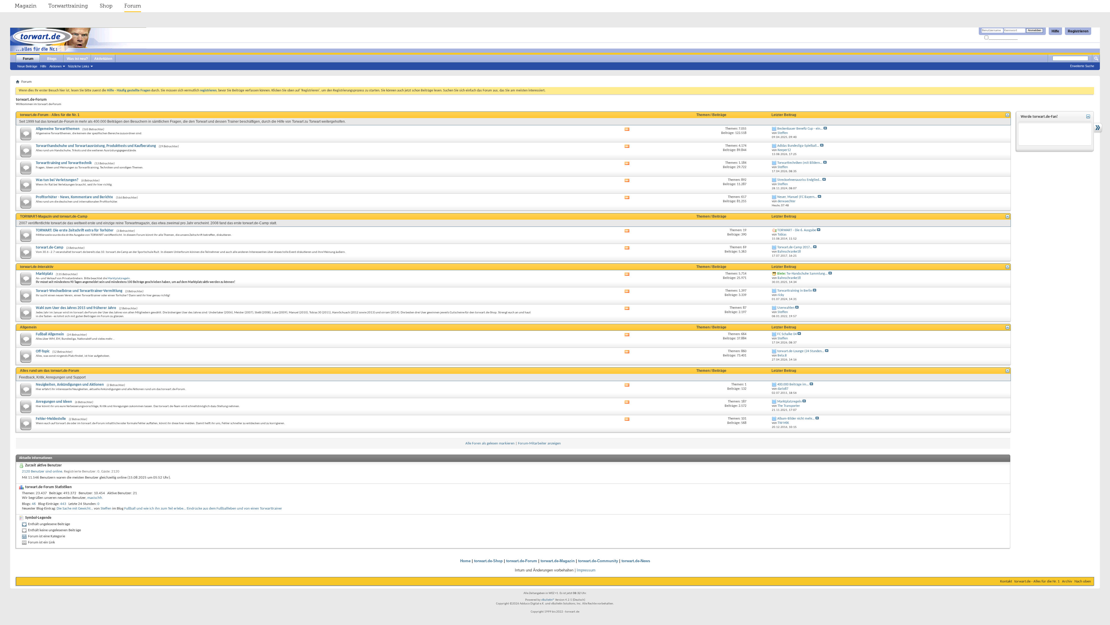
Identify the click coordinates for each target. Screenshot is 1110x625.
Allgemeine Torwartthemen (57, 129)
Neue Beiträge (27, 66)
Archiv (1067, 581)
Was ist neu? (77, 59)
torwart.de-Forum (521, 561)
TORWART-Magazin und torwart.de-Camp (53, 216)
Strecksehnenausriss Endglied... (799, 180)
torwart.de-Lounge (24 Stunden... (800, 351)
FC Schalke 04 (787, 334)
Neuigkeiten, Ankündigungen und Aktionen (70, 385)
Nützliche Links (78, 66)
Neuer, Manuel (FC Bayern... (797, 197)
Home (465, 561)
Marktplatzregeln (119, 278)
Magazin (25, 6)
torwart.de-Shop (488, 561)
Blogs (52, 59)
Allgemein (28, 327)
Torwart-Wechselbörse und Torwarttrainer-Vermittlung (79, 291)
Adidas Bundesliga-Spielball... (798, 146)
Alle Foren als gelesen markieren (490, 443)
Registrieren (1078, 31)
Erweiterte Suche (1082, 66)
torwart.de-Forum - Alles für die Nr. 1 (49, 115)
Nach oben (1082, 581)
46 (34, 504)
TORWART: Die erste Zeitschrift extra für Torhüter (75, 230)
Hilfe (1055, 31)
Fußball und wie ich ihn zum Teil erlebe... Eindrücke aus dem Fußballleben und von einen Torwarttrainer (203, 508)
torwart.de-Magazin (558, 561)
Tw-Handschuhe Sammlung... (807, 273)
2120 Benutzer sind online (42, 471)
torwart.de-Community (598, 561)
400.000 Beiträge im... (793, 384)
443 (63, 504)
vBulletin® (547, 600)
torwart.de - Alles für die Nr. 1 (1037, 581)
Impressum (586, 570)
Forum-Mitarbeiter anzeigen (539, 443)
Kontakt (1006, 581)
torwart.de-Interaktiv (36, 267)
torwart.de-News (635, 561)
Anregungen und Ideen (54, 402)
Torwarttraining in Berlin (794, 291)
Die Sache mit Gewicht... (75, 508)
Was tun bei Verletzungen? (57, 180)
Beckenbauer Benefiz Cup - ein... (800, 128)
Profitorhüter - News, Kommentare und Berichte (74, 197)
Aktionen (55, 66)
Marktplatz (44, 274)
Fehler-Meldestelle (51, 419)
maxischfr (94, 498)
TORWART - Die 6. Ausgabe (796, 230)
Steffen (106, 508)
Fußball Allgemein (50, 334)
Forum (132, 6)
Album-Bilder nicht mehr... (796, 418)
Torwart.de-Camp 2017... (794, 247)
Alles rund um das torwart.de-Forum (49, 371)
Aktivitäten (103, 59)
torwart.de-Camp (49, 247)
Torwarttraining (68, 6)
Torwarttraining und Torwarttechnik (64, 163)
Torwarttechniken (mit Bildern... (799, 163)
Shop (106, 6)
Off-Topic (42, 351)
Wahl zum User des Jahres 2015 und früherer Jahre (76, 308)
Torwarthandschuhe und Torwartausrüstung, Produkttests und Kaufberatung (96, 146)
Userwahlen (785, 308)
